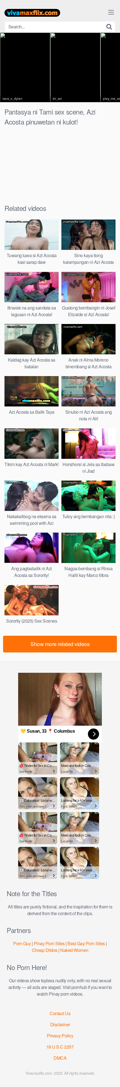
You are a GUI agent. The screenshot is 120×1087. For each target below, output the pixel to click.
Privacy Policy (60, 1035)
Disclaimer (60, 1024)
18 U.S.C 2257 (60, 1047)
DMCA (60, 1058)
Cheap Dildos (44, 950)
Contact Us (60, 1013)
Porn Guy (22, 943)
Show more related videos (60, 643)
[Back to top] (110, 1074)
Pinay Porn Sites (49, 943)
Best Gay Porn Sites (86, 943)
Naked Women (74, 950)
